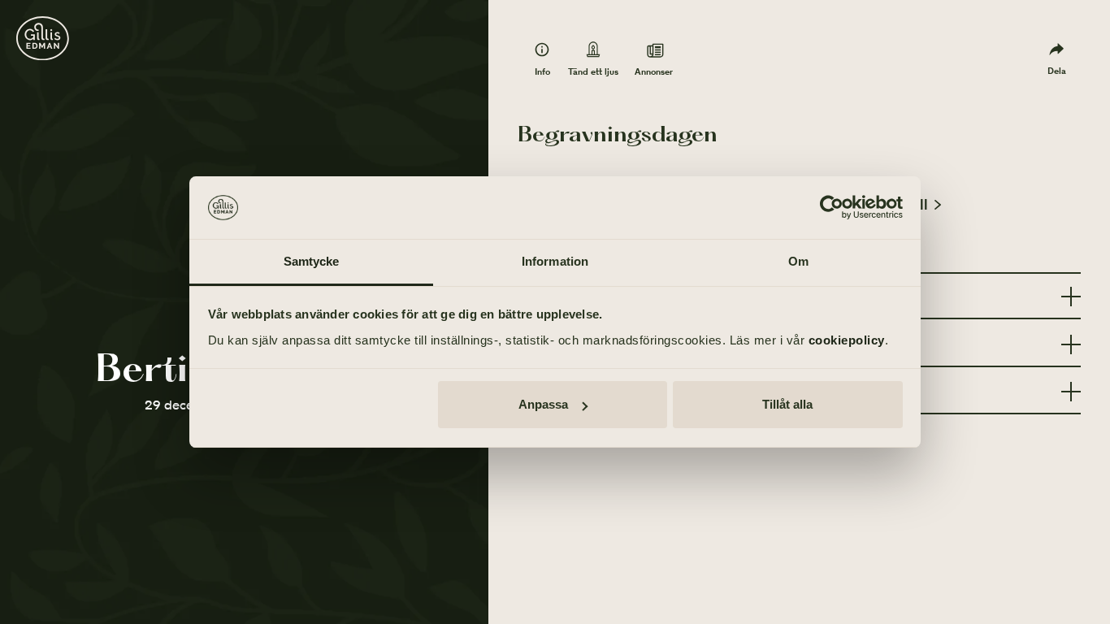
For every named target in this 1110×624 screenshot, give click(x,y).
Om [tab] (798, 261)
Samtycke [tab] (312, 261)
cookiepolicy (847, 340)
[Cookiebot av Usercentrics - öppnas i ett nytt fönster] (832, 208)
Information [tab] (555, 261)
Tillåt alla (787, 404)
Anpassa (543, 404)
